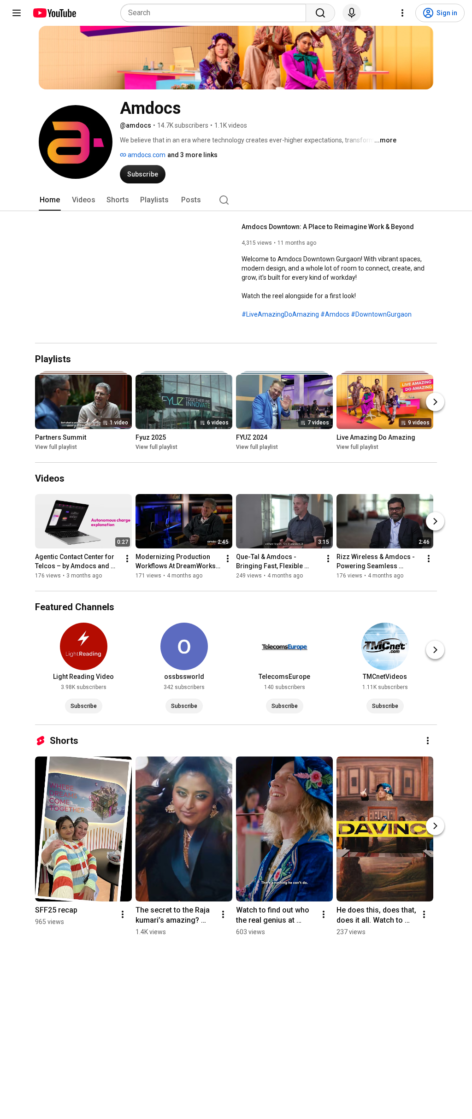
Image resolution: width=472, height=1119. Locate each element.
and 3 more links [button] (192, 155)
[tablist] (236, 200)
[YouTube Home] (54, 13)
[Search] (320, 13)
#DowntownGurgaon (381, 314)
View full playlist (56, 447)
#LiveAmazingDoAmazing (280, 314)
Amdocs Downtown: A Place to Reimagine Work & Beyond (328, 226)
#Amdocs (334, 314)
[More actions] (127, 558)
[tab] (50, 200)
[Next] (435, 402)
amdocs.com (145, 155)
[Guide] (16, 12)
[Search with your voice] (351, 13)
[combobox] (216, 12)
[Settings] (402, 12)
